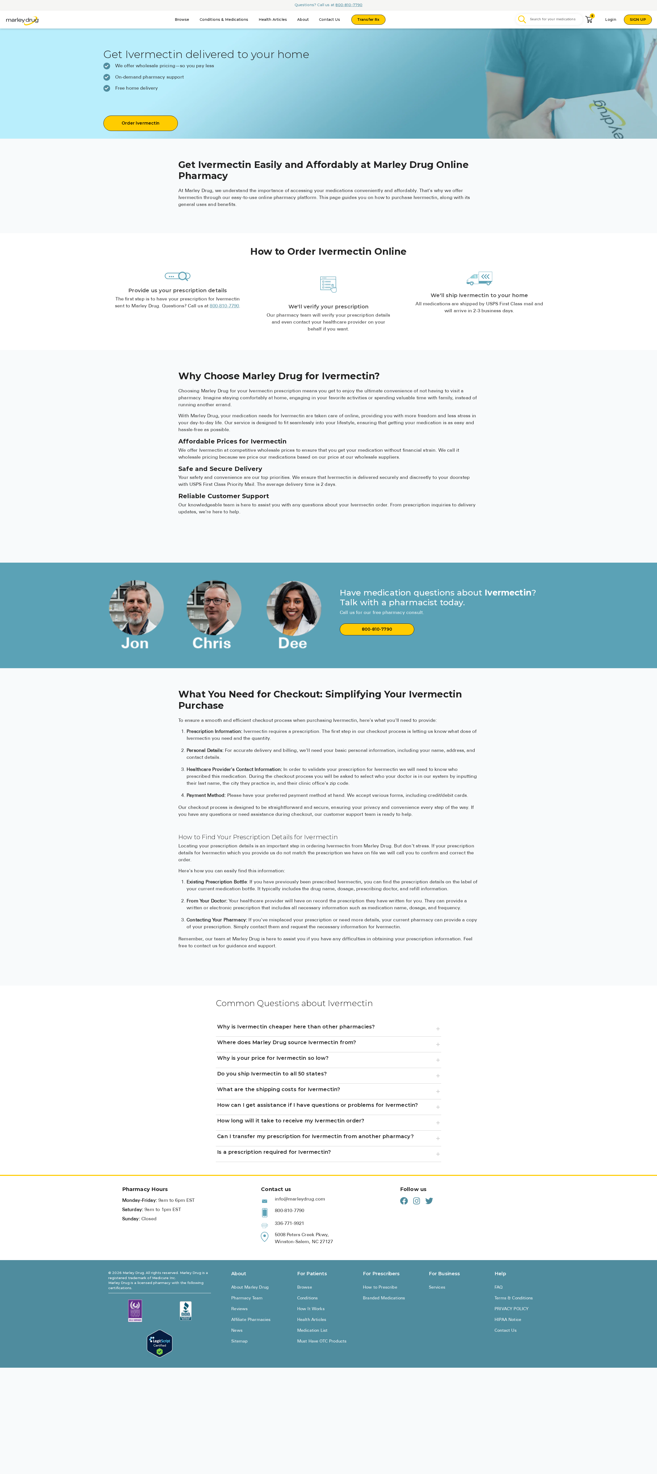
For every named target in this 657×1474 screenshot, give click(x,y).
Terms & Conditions (514, 1298)
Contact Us (329, 19)
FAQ (499, 1288)
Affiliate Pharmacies (250, 1320)
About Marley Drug (250, 1288)
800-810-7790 (348, 5)
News (237, 1331)
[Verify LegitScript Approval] (159, 1344)
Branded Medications (384, 1298)
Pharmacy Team (247, 1298)
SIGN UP (638, 19)
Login (610, 19)
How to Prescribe (380, 1288)
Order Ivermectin (140, 123)
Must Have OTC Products (322, 1341)
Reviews (239, 1309)
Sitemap (239, 1341)
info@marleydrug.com (300, 1199)
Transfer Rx (368, 19)
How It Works (311, 1309)
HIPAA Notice (508, 1320)
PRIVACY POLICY (511, 1309)
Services (437, 1288)
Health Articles (273, 19)
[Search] (522, 20)
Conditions (307, 1298)
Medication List (312, 1331)
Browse (182, 19)
